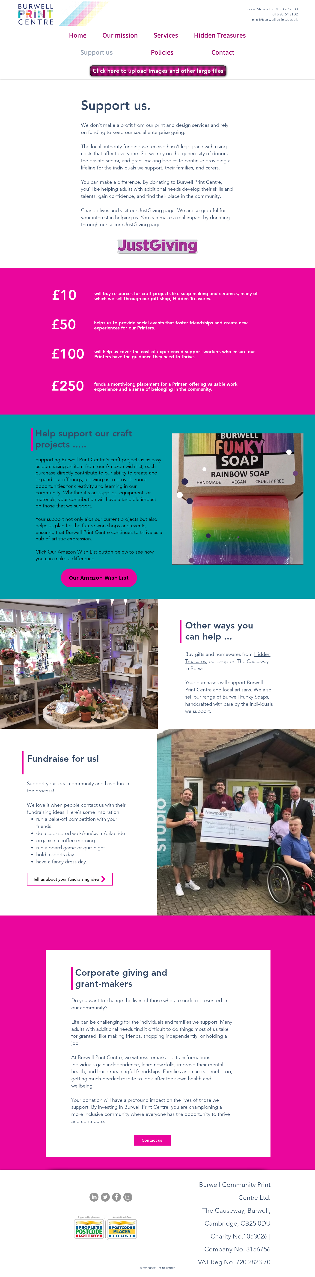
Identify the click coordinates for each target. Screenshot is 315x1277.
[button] (297, 559)
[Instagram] (127, 1197)
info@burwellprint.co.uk (274, 19)
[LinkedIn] (93, 1197)
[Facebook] (116, 1197)
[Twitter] (105, 1197)
